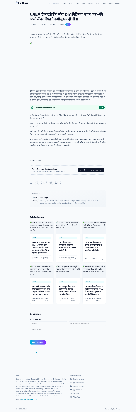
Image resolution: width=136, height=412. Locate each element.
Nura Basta (46, 299)
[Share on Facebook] (46, 183)
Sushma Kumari (45, 258)
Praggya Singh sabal (72, 258)
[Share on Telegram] (56, 183)
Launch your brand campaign (91, 170)
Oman (104, 3)
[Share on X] (42, 183)
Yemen (117, 3)
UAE (64, 3)
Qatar (84, 3)
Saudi (70, 3)
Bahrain (90, 3)
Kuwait (77, 3)
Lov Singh (33, 24)
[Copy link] (60, 183)
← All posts (34, 353)
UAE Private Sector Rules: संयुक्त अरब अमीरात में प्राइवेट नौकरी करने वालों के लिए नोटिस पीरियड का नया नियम (41, 247)
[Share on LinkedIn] (51, 183)
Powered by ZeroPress (112, 409)
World (110, 3)
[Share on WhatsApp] (37, 183)
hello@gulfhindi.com (29, 399)
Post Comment (37, 342)
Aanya (102, 259)
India (97, 3)
